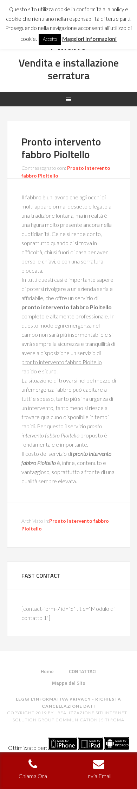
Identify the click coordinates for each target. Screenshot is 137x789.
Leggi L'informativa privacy (53, 699)
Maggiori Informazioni (89, 39)
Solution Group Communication (55, 719)
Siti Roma (112, 719)
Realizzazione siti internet (92, 712)
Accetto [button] (50, 39)
